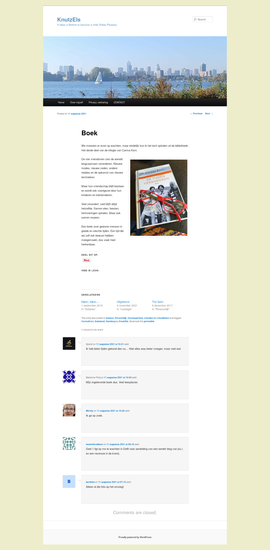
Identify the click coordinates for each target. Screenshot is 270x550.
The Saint (157, 302)
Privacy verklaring (98, 102)
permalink (149, 321)
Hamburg (111, 321)
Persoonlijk (121, 318)
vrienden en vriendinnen (156, 318)
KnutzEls (69, 19)
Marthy (89, 410)
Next (209, 113)
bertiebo (90, 482)
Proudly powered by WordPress (135, 537)
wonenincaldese (94, 444)
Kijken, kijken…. (90, 302)
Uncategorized (135, 318)
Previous (196, 113)
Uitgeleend (123, 302)
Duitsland (100, 321)
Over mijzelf (76, 102)
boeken (110, 318)
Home (61, 102)
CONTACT (119, 102)
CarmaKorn (87, 321)
